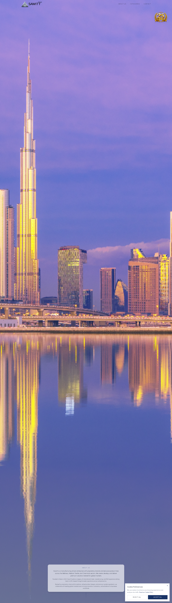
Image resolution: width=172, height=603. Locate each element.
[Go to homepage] (31, 4)
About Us (122, 4)
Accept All (157, 597)
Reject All (137, 597)
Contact (147, 4)
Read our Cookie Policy (146, 592)
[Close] (167, 585)
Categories (135, 4)
